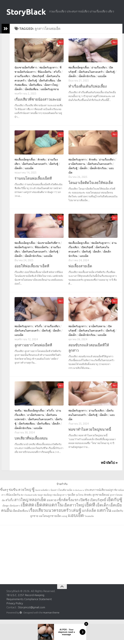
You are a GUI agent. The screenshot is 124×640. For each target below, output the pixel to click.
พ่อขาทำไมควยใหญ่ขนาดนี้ (89, 429)
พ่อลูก (40, 495)
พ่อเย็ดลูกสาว (60, 495)
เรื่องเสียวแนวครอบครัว (50, 510)
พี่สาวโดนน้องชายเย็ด (29, 495)
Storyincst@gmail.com (31, 607)
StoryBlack (26, 12)
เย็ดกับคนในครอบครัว (91, 71)
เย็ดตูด (5, 505)
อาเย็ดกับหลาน (76, 163)
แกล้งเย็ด (89, 510)
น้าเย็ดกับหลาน (78, 490)
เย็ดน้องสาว (14, 506)
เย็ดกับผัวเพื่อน (47, 80)
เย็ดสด (27, 504)
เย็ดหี (90, 504)
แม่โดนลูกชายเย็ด (50, 515)
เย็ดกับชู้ (32, 80)
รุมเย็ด (71, 494)
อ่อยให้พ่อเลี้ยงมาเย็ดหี (32, 266)
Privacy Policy (14, 603)
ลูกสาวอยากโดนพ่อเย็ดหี (33, 345)
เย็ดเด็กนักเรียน (87, 76)
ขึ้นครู (4, 489)
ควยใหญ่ (24, 489)
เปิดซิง (84, 500)
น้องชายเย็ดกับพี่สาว (26, 67)
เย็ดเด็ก (18, 89)
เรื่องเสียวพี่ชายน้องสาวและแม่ (38, 99)
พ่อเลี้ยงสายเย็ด (80, 266)
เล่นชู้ (76, 510)
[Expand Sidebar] (6, 28)
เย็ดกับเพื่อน (35, 84)
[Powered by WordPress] (21, 613)
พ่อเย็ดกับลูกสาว (48, 67)
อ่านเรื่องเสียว (22, 76)
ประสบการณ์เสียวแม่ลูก (99, 489)
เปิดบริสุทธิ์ (38, 76)
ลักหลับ (41, 159)
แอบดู (64, 516)
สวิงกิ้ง (57, 71)
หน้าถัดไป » (109, 462)
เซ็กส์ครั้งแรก (67, 500)
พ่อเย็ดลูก (48, 495)
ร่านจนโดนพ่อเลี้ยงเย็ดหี (33, 178)
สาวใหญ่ (21, 500)
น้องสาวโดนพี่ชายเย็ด (61, 490)
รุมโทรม (79, 495)
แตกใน (104, 510)
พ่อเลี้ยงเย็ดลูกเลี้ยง (78, 67)
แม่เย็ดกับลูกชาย (50, 89)
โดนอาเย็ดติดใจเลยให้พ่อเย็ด (90, 183)
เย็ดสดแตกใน (49, 504)
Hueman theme (51, 612)
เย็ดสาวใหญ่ (51, 84)
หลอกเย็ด (37, 499)
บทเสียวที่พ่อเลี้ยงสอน (31, 438)
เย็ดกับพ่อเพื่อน (27, 423)
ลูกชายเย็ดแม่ (100, 494)
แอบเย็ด (102, 76)
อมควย (52, 500)
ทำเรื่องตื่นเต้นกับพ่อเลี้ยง (87, 86)
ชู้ (33, 489)
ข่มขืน (18, 410)
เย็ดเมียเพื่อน (31, 89)
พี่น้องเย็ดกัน (44, 71)
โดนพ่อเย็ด (89, 516)
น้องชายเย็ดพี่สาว (42, 490)
